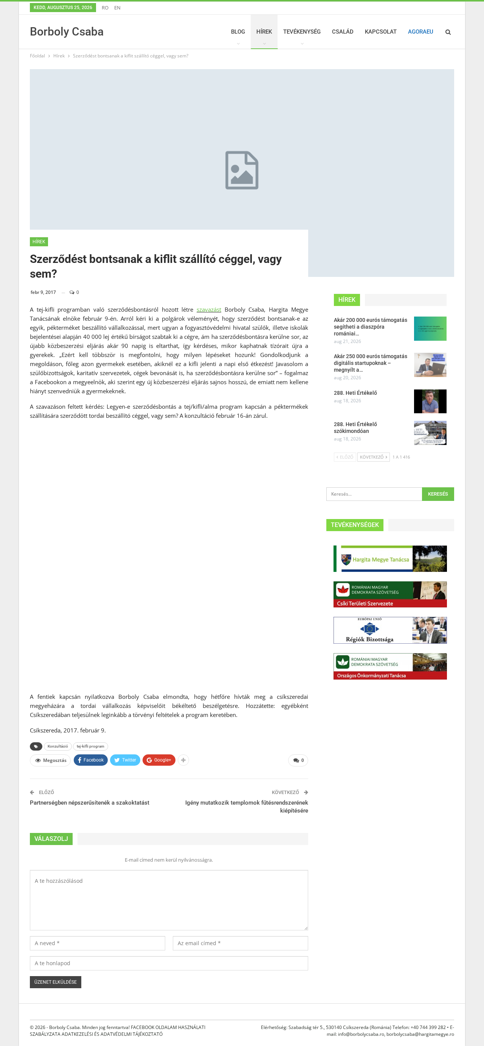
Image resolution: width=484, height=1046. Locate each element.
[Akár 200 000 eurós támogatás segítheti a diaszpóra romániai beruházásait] (430, 329)
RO (105, 7)
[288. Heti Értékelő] (430, 401)
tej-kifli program (90, 746)
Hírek (264, 31)
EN (117, 7)
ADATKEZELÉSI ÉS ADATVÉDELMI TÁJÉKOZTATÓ (112, 1034)
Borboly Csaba (67, 31)
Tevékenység (302, 31)
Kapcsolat (381, 31)
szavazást (209, 309)
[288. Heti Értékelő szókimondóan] (430, 433)
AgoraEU (420, 31)
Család (343, 31)
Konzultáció (58, 746)
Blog (238, 31)
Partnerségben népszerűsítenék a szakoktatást (89, 802)
